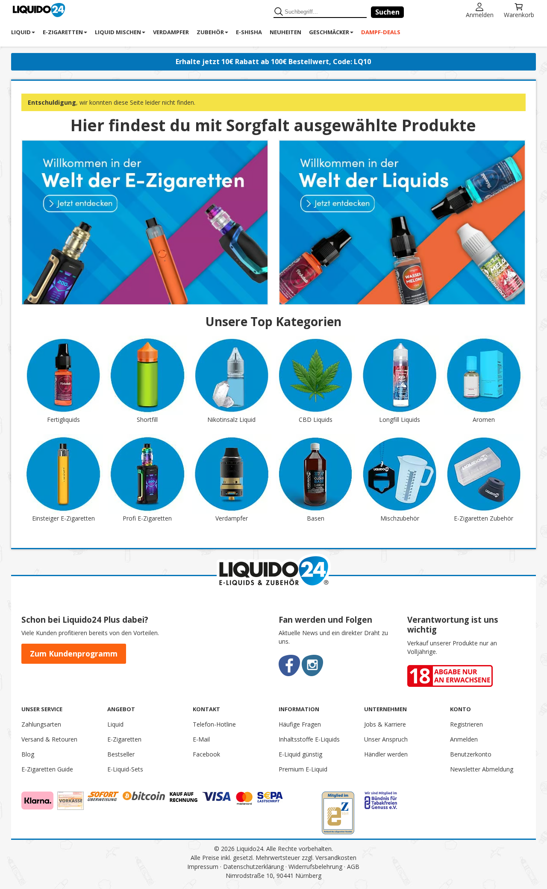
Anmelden (480, 14)
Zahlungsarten (41, 724)
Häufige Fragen (300, 724)
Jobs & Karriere (385, 724)
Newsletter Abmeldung (481, 769)
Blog (27, 754)
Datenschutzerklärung (253, 867)
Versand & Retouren (49, 739)
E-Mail (201, 739)
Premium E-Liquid (303, 769)
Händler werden (386, 754)
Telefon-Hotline (214, 724)
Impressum (202, 867)
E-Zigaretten (124, 739)
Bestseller (121, 754)
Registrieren (466, 724)
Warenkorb (519, 14)
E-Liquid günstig (300, 754)
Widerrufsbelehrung (315, 867)
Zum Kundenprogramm (74, 653)
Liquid (115, 724)
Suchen (387, 12)
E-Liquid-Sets (125, 769)
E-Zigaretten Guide (47, 769)
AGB (353, 867)
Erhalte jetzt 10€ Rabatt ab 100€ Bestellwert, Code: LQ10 (273, 61)
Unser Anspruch (386, 739)
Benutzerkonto (470, 754)
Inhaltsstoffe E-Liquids (309, 739)
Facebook (206, 754)
